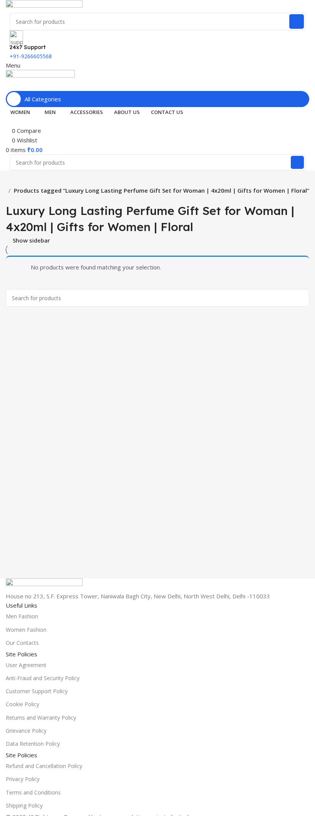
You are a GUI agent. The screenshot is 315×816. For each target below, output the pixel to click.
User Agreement (26, 665)
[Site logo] (44, 6)
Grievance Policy (26, 730)
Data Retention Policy (33, 743)
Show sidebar (31, 240)
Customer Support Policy (37, 691)
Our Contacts (22, 642)
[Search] (296, 21)
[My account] (8, 86)
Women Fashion (26, 629)
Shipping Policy (24, 805)
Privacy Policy (23, 779)
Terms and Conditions (33, 792)
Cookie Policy (22, 704)
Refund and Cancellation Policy (44, 766)
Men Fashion (22, 616)
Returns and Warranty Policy (41, 717)
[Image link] (44, 584)
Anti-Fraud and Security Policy (43, 678)
